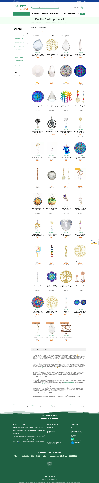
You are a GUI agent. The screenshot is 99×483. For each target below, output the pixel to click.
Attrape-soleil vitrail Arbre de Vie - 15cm (52, 209)
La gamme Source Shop (52, 428)
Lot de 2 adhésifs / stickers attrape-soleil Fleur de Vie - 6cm (80, 312)
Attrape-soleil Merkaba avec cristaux (66, 338)
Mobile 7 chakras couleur (52, 260)
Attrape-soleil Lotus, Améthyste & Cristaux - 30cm (38, 235)
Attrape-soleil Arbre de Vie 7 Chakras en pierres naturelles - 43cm (80, 183)
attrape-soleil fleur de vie (69, 382)
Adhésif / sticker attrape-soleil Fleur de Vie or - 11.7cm (52, 312)
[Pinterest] (57, 418)
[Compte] (77, 1)
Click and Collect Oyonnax (76, 431)
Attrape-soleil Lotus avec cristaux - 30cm (52, 235)
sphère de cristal (42, 367)
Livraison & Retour (74, 430)
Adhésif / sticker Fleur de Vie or (52, 55)
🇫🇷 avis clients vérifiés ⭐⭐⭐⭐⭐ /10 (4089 (48, 1)
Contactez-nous (74, 428)
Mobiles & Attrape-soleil (19, 46)
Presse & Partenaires (51, 431)
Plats (15, 63)
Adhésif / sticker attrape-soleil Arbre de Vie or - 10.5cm (66, 286)
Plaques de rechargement (19, 60)
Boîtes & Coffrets (17, 65)
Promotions (73, 436)
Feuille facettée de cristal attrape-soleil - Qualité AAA (66, 55)
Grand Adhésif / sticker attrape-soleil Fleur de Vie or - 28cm (80, 261)
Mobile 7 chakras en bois (37, 183)
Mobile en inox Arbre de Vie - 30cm (52, 132)
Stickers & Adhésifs (18, 49)
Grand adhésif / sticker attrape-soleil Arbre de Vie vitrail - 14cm (66, 81)
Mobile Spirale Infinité (66, 260)
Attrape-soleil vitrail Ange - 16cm (66, 158)
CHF (50, 467)
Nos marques (73, 435)
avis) (59, 1)
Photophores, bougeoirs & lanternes (19, 39)
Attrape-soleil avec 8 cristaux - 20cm (66, 312)
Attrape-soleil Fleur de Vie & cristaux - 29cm (80, 132)
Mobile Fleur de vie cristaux (80, 285)
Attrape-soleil (37, 52)
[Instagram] (44, 418)
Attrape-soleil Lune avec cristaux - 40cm (80, 235)
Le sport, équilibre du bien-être (53, 445)
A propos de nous (50, 427)
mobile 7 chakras (44, 383)
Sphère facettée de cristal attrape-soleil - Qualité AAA (38, 55)
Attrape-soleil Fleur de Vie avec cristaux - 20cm (80, 106)
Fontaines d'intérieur (18, 57)
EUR (48, 467)
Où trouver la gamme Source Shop (54, 430)
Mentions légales (50, 472)
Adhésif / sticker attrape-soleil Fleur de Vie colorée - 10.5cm (66, 106)
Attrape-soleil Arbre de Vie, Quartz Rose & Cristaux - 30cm (80, 209)
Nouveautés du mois (75, 434)
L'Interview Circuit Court (52, 443)
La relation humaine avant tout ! (53, 441)
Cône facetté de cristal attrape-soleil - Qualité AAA (52, 106)
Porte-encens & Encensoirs (19, 33)
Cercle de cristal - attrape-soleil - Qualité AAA (37, 81)
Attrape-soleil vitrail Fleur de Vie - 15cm (38, 209)
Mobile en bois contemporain (38, 260)
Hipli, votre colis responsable (76, 432)
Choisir (75, 35)
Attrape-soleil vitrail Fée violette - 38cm (66, 209)
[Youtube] (42, 418)
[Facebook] (48, 418)
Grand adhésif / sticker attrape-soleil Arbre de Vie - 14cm (80, 158)
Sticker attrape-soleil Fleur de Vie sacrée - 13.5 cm (80, 81)
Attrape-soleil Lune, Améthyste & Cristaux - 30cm (52, 158)
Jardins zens (16, 54)
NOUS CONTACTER (60, 472)
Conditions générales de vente (37, 472)
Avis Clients (49, 432)
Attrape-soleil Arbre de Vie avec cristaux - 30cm (66, 132)
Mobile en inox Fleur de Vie (51, 183)
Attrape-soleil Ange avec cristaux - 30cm (37, 132)
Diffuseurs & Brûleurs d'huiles (20, 35)
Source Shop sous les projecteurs (49, 452)
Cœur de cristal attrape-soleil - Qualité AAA (66, 235)
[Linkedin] (53, 418)
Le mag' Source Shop (51, 434)
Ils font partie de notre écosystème (54, 442)
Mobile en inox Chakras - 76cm (37, 286)
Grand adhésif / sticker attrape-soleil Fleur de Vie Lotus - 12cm (51, 286)
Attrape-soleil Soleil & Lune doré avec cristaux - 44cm (37, 158)
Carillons (16, 52)
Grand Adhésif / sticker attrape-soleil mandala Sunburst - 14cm (38, 312)
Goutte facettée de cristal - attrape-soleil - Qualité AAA (52, 81)
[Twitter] (55, 418)
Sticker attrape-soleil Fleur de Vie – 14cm (37, 106)
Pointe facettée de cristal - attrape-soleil (80, 55)
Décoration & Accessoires (18, 29)
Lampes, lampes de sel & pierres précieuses (19, 43)
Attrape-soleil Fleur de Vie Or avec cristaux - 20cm (66, 183)
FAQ (71, 427)
